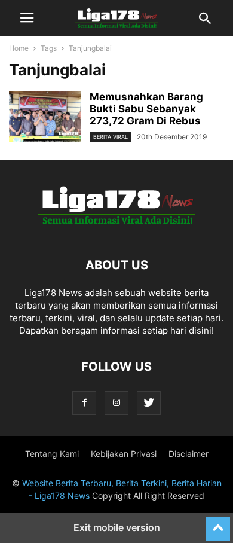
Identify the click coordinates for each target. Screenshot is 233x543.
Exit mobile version (116, 527)
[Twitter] (149, 402)
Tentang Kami (52, 454)
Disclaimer (188, 454)
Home (19, 48)
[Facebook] (84, 402)
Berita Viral (110, 136)
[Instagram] (116, 402)
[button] (27, 18)
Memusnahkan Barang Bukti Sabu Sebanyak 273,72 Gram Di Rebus (146, 109)
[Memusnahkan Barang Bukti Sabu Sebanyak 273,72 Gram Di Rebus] (45, 118)
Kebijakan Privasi (124, 454)
